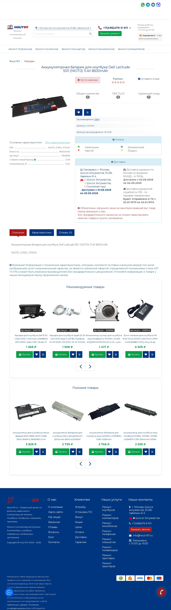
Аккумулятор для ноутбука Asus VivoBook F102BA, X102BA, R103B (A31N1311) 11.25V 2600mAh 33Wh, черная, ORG (140, 436)
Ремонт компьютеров (131, 49)
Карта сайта (55, 512)
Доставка (37, 15)
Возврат (116, 15)
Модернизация (97, 15)
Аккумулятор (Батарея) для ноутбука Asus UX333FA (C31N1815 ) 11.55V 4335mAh (104, 436)
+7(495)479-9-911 (142, 523)
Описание (18, 232)
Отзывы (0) (65, 232)
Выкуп (79, 517)
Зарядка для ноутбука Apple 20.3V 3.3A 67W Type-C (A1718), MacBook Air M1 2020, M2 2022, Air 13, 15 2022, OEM (67, 339)
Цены (78, 527)
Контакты (54, 542)
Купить (25, 354)
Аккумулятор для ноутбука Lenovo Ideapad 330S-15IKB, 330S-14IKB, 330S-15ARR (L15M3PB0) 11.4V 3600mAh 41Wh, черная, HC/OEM (31, 436)
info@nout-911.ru (142, 535)
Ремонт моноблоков (102, 49)
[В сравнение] (43, 354)
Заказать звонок (140, 529)
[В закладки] (37, 354)
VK (153, 5)
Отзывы (146, 15)
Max (158, 5)
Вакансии (54, 522)
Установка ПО (83, 512)
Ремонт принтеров (108, 565)
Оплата (52, 15)
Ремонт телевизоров (110, 549)
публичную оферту (17, 604)
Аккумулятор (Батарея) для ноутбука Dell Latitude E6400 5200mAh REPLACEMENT (67, 436)
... (157, 15)
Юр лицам (54, 517)
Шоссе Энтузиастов (147, 518)
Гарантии (131, 15)
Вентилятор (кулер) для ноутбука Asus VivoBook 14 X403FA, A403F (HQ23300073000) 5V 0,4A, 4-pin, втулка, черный (104, 339)
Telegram (148, 5)
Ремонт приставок (108, 557)
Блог (51, 537)
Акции (65, 15)
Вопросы (53, 532)
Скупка (78, 15)
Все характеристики (57, 142)
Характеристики (41, 232)
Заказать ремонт (110, 33)
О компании (19, 15)
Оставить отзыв (150, 78)
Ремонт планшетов (73, 49)
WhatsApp (143, 5)
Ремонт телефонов (20, 49)
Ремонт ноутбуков (46, 49)
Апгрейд (80, 507)
